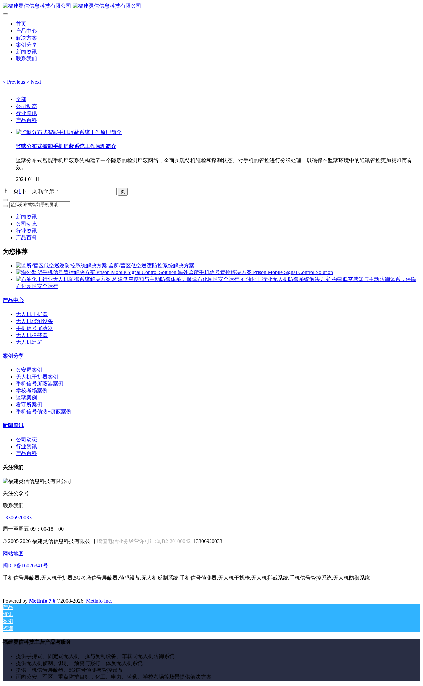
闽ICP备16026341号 (25, 565)
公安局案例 (29, 370)
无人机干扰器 (32, 314)
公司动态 (26, 106)
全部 (21, 99)
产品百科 (26, 120)
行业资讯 (26, 113)
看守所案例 (29, 404)
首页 (21, 24)
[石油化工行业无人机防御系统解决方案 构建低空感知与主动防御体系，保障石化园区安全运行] (128, 279)
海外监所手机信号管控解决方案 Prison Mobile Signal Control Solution (255, 272)
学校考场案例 (32, 390)
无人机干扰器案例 (37, 376)
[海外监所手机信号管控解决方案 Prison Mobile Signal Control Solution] (97, 272)
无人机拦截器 (32, 335)
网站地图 (13, 553)
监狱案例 (26, 397)
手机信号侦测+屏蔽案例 (44, 411)
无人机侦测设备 (34, 321)
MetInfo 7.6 (42, 601)
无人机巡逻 (29, 342)
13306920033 (17, 517)
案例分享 (13, 356)
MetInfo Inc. (99, 601)
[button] (14, 82)
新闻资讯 (26, 217)
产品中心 (13, 300)
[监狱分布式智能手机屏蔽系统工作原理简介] (69, 132)
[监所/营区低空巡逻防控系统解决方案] (62, 265)
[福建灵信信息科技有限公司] (211, 6)
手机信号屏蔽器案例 (39, 383)
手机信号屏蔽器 (34, 328)
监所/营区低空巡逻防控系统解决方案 (151, 265)
